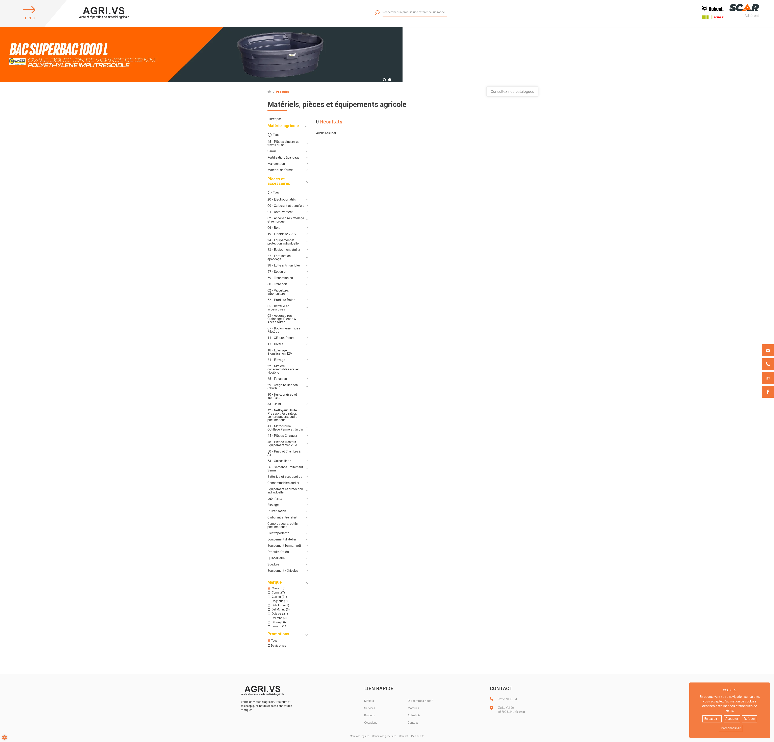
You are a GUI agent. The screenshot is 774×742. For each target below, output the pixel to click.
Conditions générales (384, 736)
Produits (369, 715)
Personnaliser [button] (731, 728)
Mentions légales (359, 736)
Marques (413, 708)
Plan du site (417, 736)
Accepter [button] (731, 719)
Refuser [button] (749, 719)
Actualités (414, 715)
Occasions (370, 722)
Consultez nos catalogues (512, 91)
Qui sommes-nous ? (420, 700)
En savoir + (712, 719)
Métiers (369, 700)
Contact (413, 722)
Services (369, 708)
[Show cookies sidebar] (4, 737)
